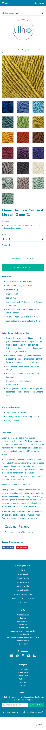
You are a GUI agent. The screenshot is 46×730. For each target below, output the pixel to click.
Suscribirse (36, 704)
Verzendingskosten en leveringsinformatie (23, 637)
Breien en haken (23, 669)
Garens (11, 50)
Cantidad (6, 245)
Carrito (41, 3)
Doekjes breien (12, 420)
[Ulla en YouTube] (28, 656)
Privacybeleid (23, 628)
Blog (23, 685)
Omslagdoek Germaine (16, 416)
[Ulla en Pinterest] (17, 656)
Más (6, 3)
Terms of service (23, 641)
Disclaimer (23, 624)
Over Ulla (23, 682)
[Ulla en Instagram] (23, 656)
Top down (10, 412)
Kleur (4, 235)
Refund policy (23, 644)
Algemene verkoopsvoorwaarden (23, 631)
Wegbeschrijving (23, 615)
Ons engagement (23, 621)
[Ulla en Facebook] (11, 656)
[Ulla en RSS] (34, 656)
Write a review (27, 532)
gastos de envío (27, 225)
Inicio (3, 50)
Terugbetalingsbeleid (23, 634)
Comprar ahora (23, 267)
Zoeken (23, 618)
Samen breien (23, 676)
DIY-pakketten (23, 672)
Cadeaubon (23, 679)
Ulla (24, 712)
